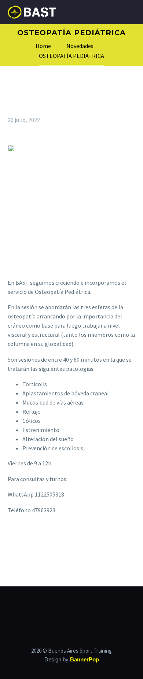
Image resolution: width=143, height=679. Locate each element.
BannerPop (84, 660)
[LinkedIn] (66, 540)
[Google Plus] (34, 540)
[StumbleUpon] (76, 540)
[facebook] (67, 606)
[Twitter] (23, 540)
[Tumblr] (55, 540)
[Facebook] (12, 540)
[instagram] (76, 606)
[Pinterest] (44, 540)
